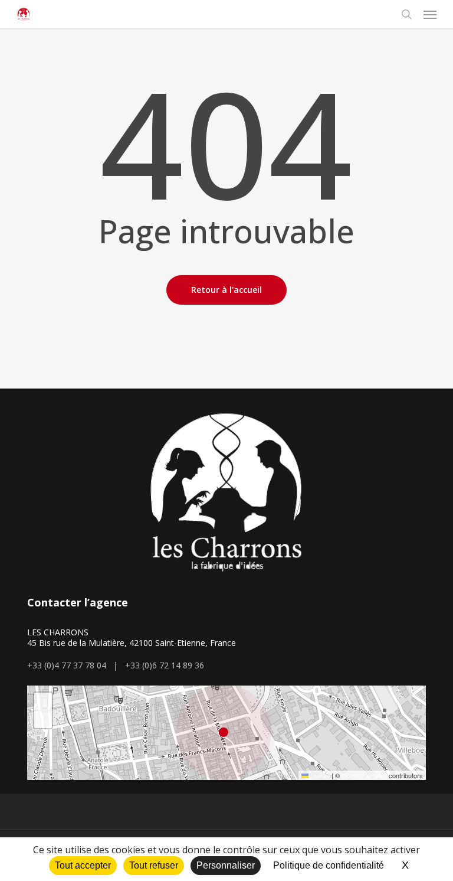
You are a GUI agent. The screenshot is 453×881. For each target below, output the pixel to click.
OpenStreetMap (364, 775)
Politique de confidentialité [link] (328, 865)
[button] (430, 14)
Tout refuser (153, 865)
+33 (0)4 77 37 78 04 (66, 665)
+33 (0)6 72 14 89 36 (164, 665)
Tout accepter (83, 865)
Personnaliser (225, 865)
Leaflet (319, 775)
